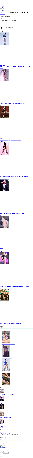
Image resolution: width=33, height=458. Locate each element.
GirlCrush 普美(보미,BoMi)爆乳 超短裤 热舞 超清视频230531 (10, 323)
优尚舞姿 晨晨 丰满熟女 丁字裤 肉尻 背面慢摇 (5, 417)
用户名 (1, 445)
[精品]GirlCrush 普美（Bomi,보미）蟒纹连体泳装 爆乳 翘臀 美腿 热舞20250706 (13, 103)
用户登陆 (3, 443)
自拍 (1, 321)
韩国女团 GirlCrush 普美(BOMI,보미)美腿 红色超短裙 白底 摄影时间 (12, 213)
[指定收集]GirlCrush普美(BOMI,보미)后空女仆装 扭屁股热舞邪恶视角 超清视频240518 (15, 286)
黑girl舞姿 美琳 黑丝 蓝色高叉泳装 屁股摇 (6, 372)
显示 (8, 446)
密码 (0, 446)
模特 (0, 65)
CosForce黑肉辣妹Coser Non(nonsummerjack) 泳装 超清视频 (7, 394)
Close (0, 457)
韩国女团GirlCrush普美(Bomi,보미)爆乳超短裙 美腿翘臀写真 (10, 140)
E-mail (1, 451)
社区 (2, 5)
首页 (2, 2)
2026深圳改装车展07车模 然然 (3, 433)
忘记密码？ (4, 447)
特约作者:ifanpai (9, 433)
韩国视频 (3, 10)
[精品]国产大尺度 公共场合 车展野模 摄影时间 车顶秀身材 (8, 344)
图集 (2, 4)
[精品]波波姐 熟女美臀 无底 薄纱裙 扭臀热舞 (7, 358)
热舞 (1, 10)
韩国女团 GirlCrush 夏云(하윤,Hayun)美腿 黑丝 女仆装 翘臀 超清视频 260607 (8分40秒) (15, 66)
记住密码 (2, 447)
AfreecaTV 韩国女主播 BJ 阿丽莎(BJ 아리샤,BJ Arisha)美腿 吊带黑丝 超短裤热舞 (14, 176)
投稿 (2, 7)
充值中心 (3, 6)
